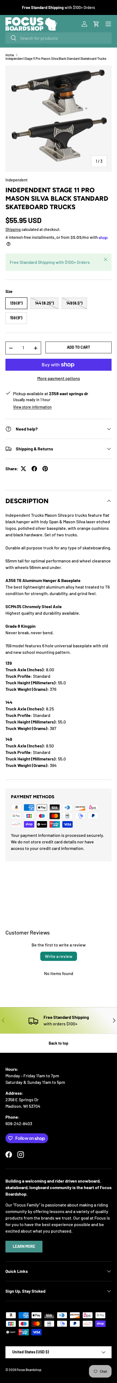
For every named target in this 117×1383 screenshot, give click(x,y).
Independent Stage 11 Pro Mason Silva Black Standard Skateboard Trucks (55, 58)
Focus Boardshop (29, 1370)
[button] (96, 24)
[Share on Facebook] (34, 468)
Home (9, 55)
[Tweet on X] (23, 468)
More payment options (58, 378)
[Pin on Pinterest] (45, 468)
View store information (32, 407)
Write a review (58, 956)
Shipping (13, 229)
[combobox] (58, 38)
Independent (16, 180)
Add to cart (78, 347)
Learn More (24, 1246)
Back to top (58, 1043)
